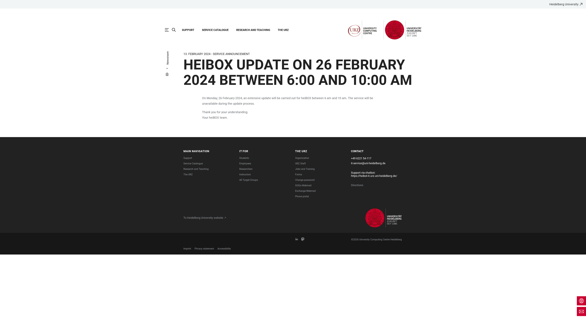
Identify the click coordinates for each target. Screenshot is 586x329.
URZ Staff (300, 163)
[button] (209, 151)
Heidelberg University (563, 4)
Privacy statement (204, 248)
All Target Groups (248, 180)
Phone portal (302, 196)
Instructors (245, 174)
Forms (298, 174)
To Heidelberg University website (203, 217)
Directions (357, 185)
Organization (302, 158)
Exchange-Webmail (305, 190)
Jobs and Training (305, 169)
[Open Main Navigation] (168, 30)
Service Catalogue (215, 30)
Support (188, 30)
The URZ (283, 30)
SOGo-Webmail (303, 185)
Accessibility (224, 248)
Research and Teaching (253, 30)
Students (244, 158)
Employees (245, 163)
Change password (305, 180)
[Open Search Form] (175, 30)
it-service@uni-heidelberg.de (368, 163)
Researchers (245, 169)
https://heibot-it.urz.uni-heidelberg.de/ (374, 175)
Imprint (187, 248)
